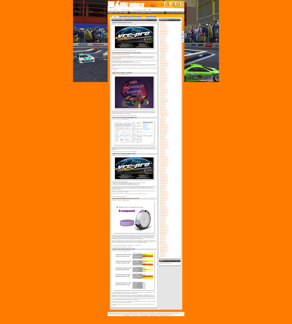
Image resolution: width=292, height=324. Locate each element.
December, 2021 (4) (164, 92)
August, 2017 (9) (163, 148)
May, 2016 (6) (163, 171)
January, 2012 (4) (163, 245)
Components (143, 12)
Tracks (137, 12)
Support (181, 6)
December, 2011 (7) (164, 247)
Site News (123, 16)
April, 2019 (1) (163, 121)
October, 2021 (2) (163, 93)
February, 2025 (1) (164, 43)
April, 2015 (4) (163, 188)
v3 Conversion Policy (144, 315)
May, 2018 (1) (163, 136)
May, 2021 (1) (163, 96)
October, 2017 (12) (164, 145)
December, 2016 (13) (164, 160)
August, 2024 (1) (163, 52)
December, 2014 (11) (164, 194)
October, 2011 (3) (163, 250)
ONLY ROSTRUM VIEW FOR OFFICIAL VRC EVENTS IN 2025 (126, 52)
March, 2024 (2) (163, 60)
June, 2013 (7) (163, 219)
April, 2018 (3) (163, 137)
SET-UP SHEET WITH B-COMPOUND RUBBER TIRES (124, 117)
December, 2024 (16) (164, 46)
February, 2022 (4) (164, 89)
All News (115, 16)
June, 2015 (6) (163, 186)
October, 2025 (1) (163, 33)
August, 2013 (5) (163, 216)
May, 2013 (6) (163, 221)
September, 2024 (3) (164, 51)
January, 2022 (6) (163, 90)
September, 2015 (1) (164, 183)
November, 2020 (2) (164, 101)
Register (114, 9)
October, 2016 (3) (163, 163)
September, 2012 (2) (164, 233)
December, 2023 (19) (164, 63)
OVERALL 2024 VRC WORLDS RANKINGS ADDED (124, 153)
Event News (138, 16)
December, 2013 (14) (164, 210)
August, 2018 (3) (163, 133)
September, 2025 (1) (164, 34)
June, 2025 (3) (163, 37)
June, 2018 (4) (163, 134)
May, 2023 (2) (163, 69)
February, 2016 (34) (164, 175)
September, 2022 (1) (164, 81)
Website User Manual (164, 315)
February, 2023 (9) (164, 74)
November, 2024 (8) (164, 48)
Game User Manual (154, 315)
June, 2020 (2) (163, 104)
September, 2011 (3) (164, 251)
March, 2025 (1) (163, 42)
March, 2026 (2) (163, 25)
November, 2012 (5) (164, 230)
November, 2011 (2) (164, 248)
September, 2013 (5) (164, 215)
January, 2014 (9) (163, 209)
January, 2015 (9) (163, 192)
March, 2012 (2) (163, 242)
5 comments (119, 200)
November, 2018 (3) (164, 128)
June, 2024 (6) (163, 55)
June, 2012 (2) (163, 238)
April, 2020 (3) (163, 107)
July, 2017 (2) (163, 150)
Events (115, 12)
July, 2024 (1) (163, 54)
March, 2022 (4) (163, 87)
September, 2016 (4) (164, 165)
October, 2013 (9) (163, 213)
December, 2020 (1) (164, 99)
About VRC (170, 6)
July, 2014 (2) (163, 201)
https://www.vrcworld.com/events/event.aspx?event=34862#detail (124, 115)
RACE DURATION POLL (167, 263)
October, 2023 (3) (163, 66)
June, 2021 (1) (163, 95)
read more (115, 70)
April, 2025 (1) (163, 40)
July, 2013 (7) (163, 218)
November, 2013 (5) (164, 212)
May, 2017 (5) (163, 153)
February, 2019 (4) (164, 124)
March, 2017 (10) (163, 156)
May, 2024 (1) (163, 57)
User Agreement (127, 315)
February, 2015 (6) (164, 191)
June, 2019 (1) (163, 118)
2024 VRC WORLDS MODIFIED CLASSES (122, 22)
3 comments (119, 24)
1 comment (119, 74)
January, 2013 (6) (163, 227)
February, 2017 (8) (164, 157)
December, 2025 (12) (164, 30)
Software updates (151, 16)
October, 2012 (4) (163, 232)
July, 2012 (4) (163, 236)
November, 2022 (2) (164, 78)
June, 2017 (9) (163, 151)
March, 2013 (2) (163, 224)
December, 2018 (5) (164, 127)
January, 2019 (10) (164, 125)
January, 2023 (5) (163, 75)
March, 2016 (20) (163, 174)
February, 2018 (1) (164, 139)
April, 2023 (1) (163, 71)
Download (164, 6)
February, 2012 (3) (164, 244)
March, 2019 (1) (163, 122)
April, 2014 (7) (163, 204)
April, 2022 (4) (163, 86)
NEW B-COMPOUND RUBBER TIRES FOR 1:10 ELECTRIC (125, 198)
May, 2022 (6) (163, 84)
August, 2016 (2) (163, 166)
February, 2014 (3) (164, 207)
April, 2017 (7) (163, 154)
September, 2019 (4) (164, 115)
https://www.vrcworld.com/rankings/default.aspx (138, 193)
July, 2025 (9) (163, 36)
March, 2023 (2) (163, 72)
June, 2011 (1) (163, 254)
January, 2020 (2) (163, 112)
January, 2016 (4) (163, 177)
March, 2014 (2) (163, 206)
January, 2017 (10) (164, 159)
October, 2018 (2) (163, 130)
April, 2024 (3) (163, 58)
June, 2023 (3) (163, 68)
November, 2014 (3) (164, 195)
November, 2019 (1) (164, 113)
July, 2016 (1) (163, 168)
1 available (134, 24)
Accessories (150, 12)
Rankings (125, 12)
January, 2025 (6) (163, 45)
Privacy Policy (135, 315)
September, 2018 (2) (164, 131)
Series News (130, 16)
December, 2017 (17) (164, 142)
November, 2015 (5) (164, 180)
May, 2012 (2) (163, 239)
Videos (182, 12)
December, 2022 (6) (164, 77)
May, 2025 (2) (163, 39)
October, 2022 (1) (163, 80)
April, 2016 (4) (163, 172)
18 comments (119, 54)
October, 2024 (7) (163, 49)
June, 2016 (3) (163, 169)
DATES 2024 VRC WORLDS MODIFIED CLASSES (123, 249)
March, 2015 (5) (163, 189)
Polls (161, 260)
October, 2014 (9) (163, 197)
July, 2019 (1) (163, 116)
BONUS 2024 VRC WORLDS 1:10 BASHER (122, 72)
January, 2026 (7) (163, 28)
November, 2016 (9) (164, 162)
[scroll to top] (183, 313)
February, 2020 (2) (164, 110)
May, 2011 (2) (163, 256)
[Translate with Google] (183, 34)
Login (110, 9)
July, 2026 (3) (163, 22)
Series (120, 12)
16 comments (119, 250)
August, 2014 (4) (163, 200)
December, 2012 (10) (164, 229)
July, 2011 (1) (163, 253)
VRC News (110, 12)
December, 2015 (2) (164, 178)
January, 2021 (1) (163, 98)
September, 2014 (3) (164, 198)
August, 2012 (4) (163, 235)
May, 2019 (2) (163, 119)
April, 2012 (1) (163, 241)
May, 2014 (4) (163, 203)
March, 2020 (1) (163, 109)
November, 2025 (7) (164, 31)
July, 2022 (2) (163, 83)
